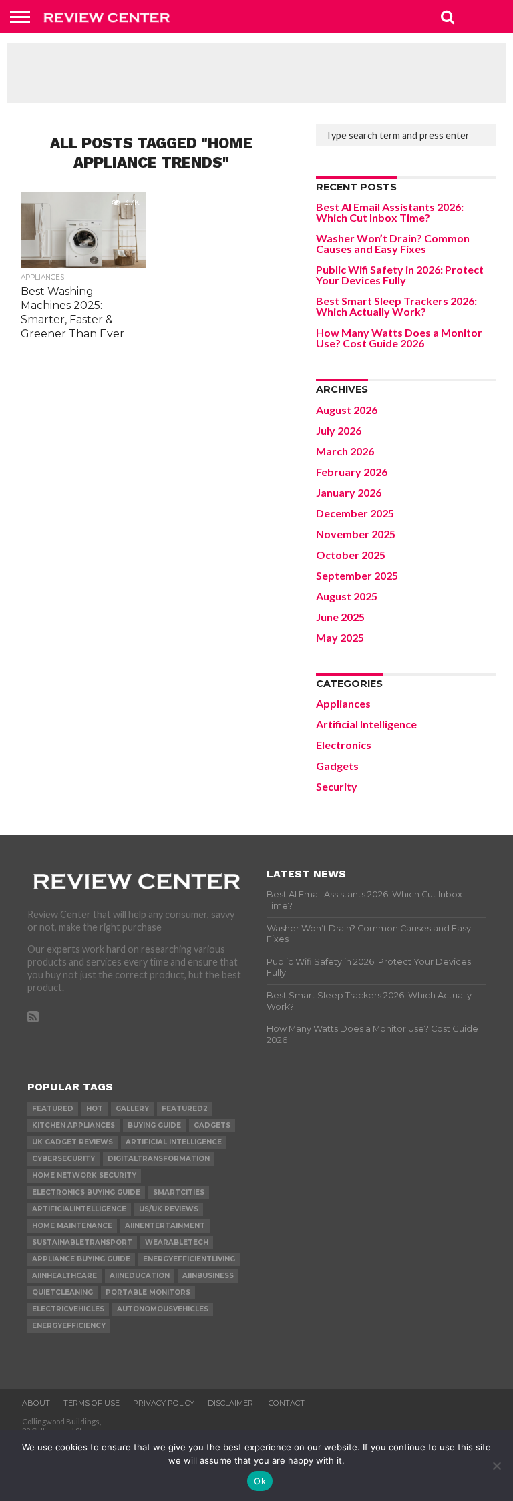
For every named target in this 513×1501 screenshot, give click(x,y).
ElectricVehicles (68, 1309)
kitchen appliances (73, 1125)
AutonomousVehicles (162, 1309)
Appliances (343, 703)
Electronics (343, 744)
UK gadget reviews (72, 1142)
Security (336, 786)
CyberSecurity (63, 1158)
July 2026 (338, 430)
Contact (287, 1403)
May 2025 (340, 637)
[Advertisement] (256, 73)
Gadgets (337, 765)
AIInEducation (140, 1275)
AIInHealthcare (64, 1275)
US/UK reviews (168, 1209)
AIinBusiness (208, 1275)
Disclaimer (231, 1403)
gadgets (212, 1125)
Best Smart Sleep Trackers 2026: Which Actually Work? (396, 306)
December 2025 (355, 513)
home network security (84, 1175)
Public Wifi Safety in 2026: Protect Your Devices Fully (400, 274)
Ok (260, 1481)
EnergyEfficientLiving (189, 1259)
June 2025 (340, 616)
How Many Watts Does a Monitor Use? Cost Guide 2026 (399, 337)
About (36, 1403)
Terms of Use (91, 1403)
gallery (132, 1108)
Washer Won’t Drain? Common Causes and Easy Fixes (393, 243)
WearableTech (176, 1242)
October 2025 (350, 554)
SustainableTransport (82, 1242)
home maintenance (72, 1225)
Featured (52, 1108)
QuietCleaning (62, 1292)
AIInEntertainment (165, 1225)
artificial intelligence (174, 1142)
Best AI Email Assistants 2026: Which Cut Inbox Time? (390, 212)
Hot (94, 1108)
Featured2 (185, 1108)
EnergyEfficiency (69, 1325)
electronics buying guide (86, 1192)
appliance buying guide (81, 1259)
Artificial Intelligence (366, 724)
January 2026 (348, 492)
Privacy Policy (163, 1403)
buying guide (154, 1125)
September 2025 (357, 575)
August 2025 (346, 596)
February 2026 (351, 471)
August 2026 (346, 409)
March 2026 (345, 451)
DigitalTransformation (159, 1158)
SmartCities (178, 1192)
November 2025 (355, 533)
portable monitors (148, 1292)
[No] (496, 1465)
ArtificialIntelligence (79, 1209)
